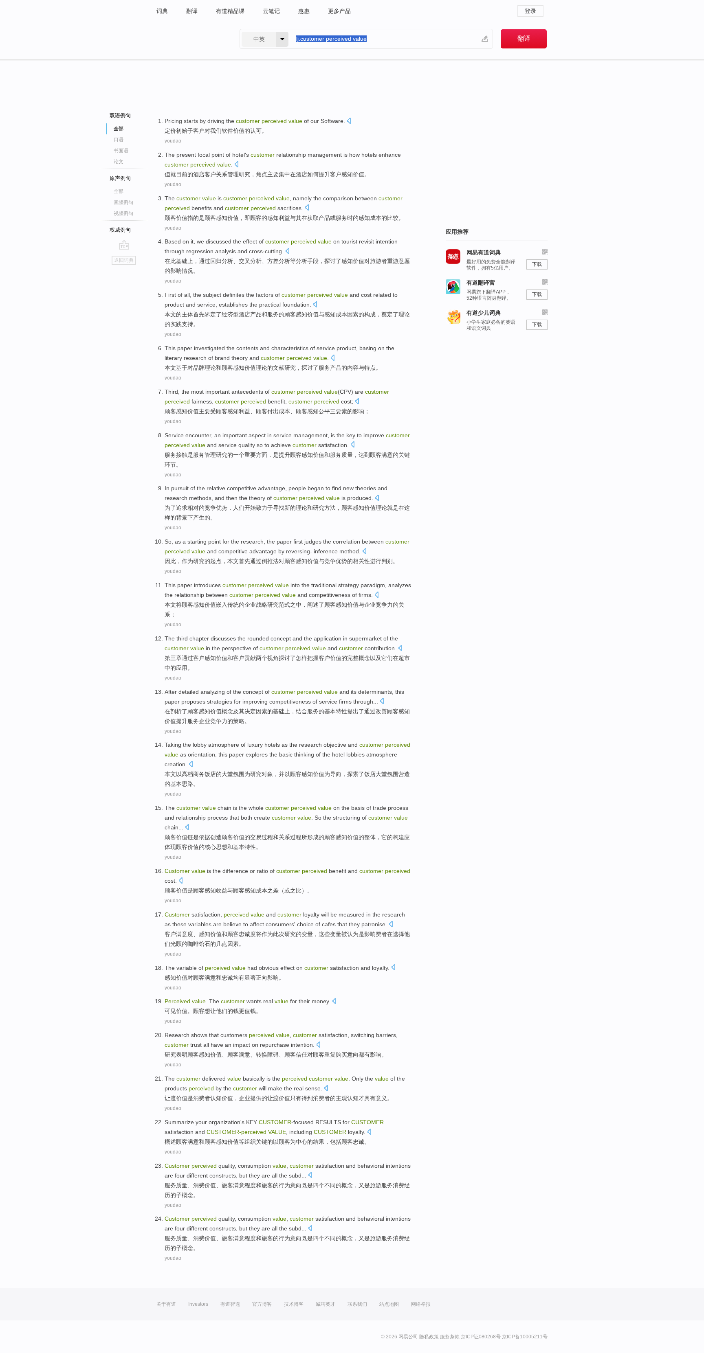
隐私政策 (429, 1337)
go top (124, 245)
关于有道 (166, 1304)
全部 (118, 191)
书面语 (121, 151)
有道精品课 (230, 11)
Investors (198, 1304)
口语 (118, 140)
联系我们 (357, 1304)
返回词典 (124, 260)
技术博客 (294, 1304)
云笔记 (271, 11)
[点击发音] (349, 121)
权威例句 (120, 230)
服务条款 (450, 1337)
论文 (118, 161)
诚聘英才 (325, 1304)
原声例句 (120, 178)
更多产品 (339, 11)
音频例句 (123, 202)
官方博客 (262, 1304)
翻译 (192, 11)
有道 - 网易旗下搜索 (189, 38)
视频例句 (123, 213)
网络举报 (421, 1304)
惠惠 (304, 11)
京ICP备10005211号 (525, 1337)
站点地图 (389, 1304)
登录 (530, 11)
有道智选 (230, 1304)
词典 (162, 11)
